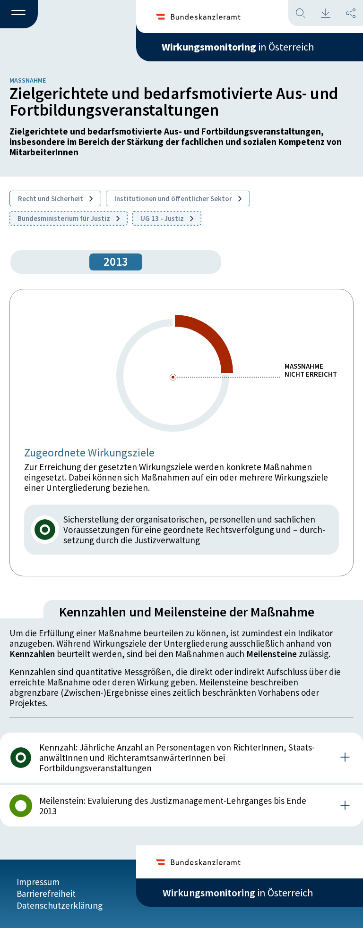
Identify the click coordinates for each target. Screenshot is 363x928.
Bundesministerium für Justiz (64, 218)
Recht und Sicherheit (51, 198)
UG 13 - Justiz (162, 218)
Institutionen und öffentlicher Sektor (173, 198)
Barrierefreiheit (46, 893)
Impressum (38, 881)
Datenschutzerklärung (60, 905)
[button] (19, 14)
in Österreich (238, 46)
